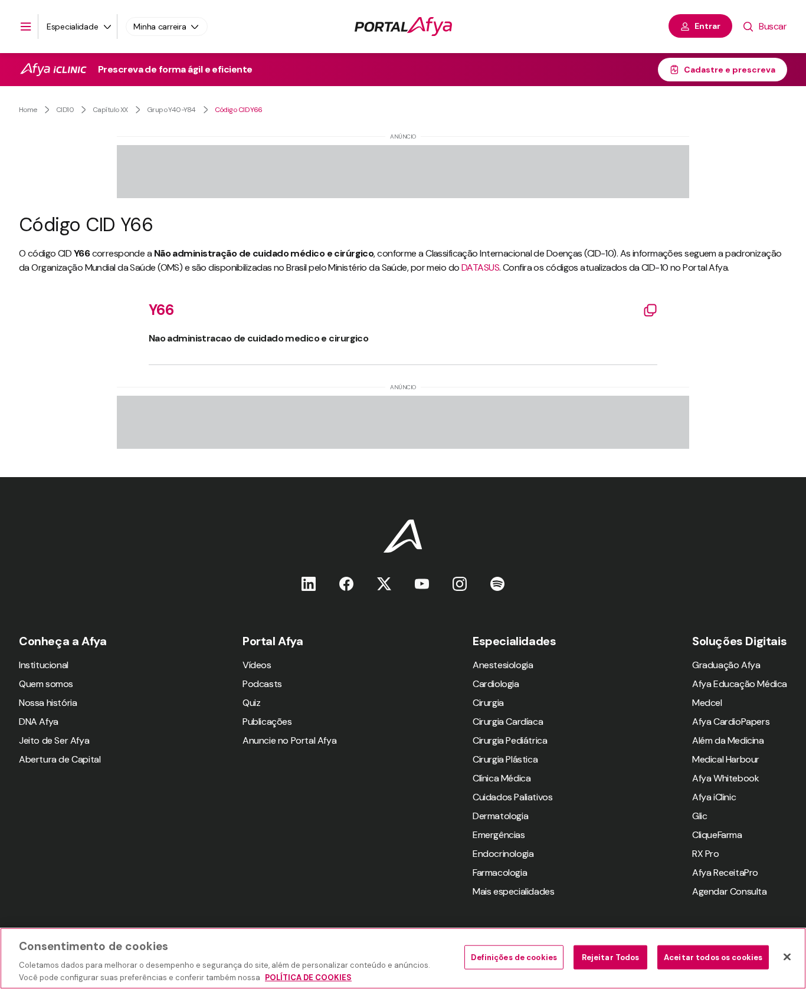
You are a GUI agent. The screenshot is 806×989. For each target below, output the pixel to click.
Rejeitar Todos (611, 957)
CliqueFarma (717, 835)
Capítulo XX (110, 109)
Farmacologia (500, 872)
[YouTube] (422, 583)
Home (28, 109)
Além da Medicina (728, 740)
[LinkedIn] (309, 583)
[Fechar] (787, 957)
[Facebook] (346, 583)
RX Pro (705, 853)
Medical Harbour (725, 759)
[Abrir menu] (26, 26)
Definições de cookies (514, 957)
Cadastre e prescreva (729, 69)
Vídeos (257, 665)
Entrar (707, 26)
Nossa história (48, 702)
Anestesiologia (503, 665)
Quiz (251, 702)
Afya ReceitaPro (725, 872)
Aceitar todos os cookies (713, 957)
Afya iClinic (714, 797)
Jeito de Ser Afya (54, 740)
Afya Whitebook (725, 778)
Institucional (43, 665)
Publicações (267, 721)
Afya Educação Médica (739, 684)
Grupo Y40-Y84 (171, 109)
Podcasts (262, 684)
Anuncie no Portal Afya (289, 740)
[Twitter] (384, 583)
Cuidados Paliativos (512, 797)
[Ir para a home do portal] (403, 26)
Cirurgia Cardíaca (508, 721)
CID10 (65, 109)
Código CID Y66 (239, 109)
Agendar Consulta (729, 891)
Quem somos (46, 684)
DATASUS (480, 267)
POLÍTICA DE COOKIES (308, 977)
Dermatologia (500, 816)
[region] (403, 958)
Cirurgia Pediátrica (510, 740)
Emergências (499, 835)
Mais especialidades (513, 891)
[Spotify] (497, 583)
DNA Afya (38, 721)
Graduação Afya (726, 665)
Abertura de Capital (59, 759)
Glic (699, 816)
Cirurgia (488, 702)
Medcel (707, 702)
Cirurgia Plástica (505, 759)
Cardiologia (496, 684)
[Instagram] (460, 583)
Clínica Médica (501, 778)
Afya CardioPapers (730, 721)
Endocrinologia (503, 853)
